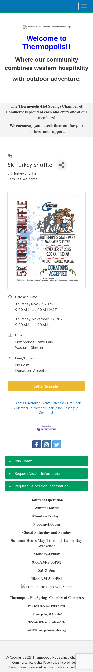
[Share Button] (61, 165)
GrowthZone (18, 667)
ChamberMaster (58, 667)
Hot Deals (74, 403)
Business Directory (25, 403)
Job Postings (67, 408)
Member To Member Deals (35, 408)
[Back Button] (10, 155)
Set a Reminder (46, 386)
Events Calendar (52, 403)
